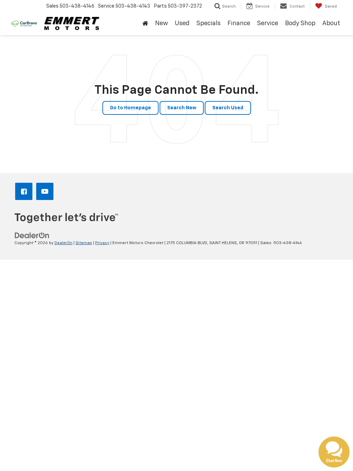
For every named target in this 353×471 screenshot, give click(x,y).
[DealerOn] (32, 235)
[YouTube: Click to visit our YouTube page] (46, 192)
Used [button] (182, 23)
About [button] (331, 23)
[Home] (145, 23)
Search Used (227, 108)
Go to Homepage (130, 108)
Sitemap (83, 243)
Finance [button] (239, 23)
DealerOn (63, 243)
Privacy (102, 243)
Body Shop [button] (300, 23)
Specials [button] (208, 23)
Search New (181, 108)
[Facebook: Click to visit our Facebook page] (25, 192)
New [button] (161, 23)
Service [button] (267, 23)
